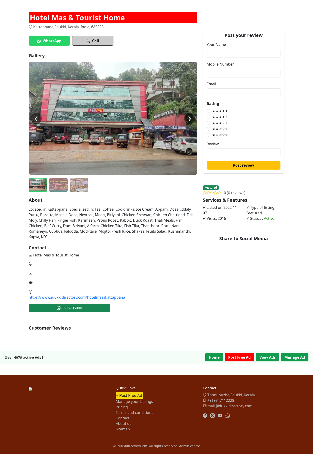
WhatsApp (52, 40)
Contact (122, 418)
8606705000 (71, 308)
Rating (213, 103)
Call (95, 40)
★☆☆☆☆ (220, 134)
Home (214, 357)
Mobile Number (220, 64)
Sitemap (123, 429)
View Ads (267, 357)
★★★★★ (220, 110)
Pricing (122, 407)
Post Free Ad (239, 357)
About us (123, 423)
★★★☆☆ (220, 122)
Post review (243, 165)
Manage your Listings (134, 401)
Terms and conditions (134, 412)
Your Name (216, 44)
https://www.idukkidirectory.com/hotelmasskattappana (77, 297)
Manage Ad (294, 357)
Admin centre (189, 446)
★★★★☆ (220, 116)
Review (213, 143)
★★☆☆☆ (220, 128)
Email (211, 83)
